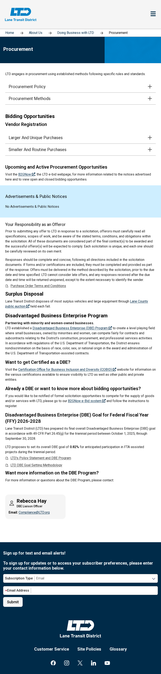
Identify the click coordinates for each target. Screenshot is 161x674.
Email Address (18, 590)
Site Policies (89, 649)
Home (9, 33)
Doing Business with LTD (75, 33)
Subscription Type (19, 578)
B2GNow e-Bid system (85, 401)
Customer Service (51, 649)
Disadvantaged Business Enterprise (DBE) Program (70, 328)
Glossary (118, 649)
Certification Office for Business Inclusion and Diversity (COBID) (65, 370)
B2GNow (25, 174)
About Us (35, 33)
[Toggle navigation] (153, 14)
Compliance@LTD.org (34, 512)
